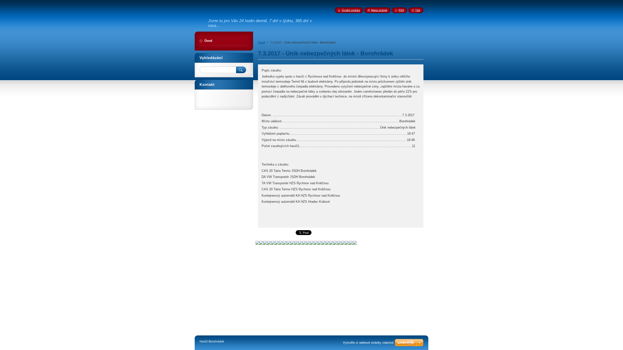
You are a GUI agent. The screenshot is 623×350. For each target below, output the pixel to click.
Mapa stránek (379, 10)
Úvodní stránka (351, 10)
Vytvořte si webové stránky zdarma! (368, 342)
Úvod (261, 42)
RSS (401, 10)
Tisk (417, 10)
